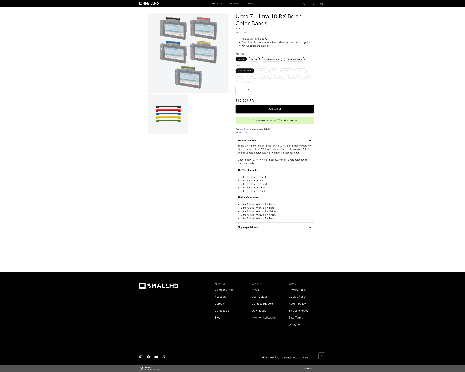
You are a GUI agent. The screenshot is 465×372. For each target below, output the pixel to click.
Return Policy (297, 303)
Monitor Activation (264, 317)
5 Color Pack (245, 71)
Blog (217, 317)
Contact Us (222, 310)
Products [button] (216, 3)
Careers (220, 303)
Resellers (220, 296)
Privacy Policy (297, 289)
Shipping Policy (298, 310)
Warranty (295, 324)
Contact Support (262, 303)
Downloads (259, 310)
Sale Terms (296, 317)
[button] (312, 3)
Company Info (224, 289)
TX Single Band (294, 59)
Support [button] (235, 3)
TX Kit (254, 59)
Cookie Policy (297, 296)
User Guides (259, 296)
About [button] (251, 3)
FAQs (255, 289)
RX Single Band (272, 59)
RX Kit (241, 59)
